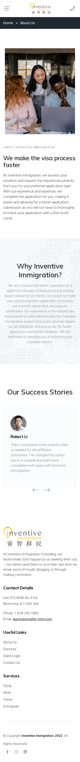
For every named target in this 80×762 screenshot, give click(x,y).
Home (8, 23)
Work (7, 693)
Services (9, 649)
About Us (10, 642)
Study (7, 686)
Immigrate (11, 706)
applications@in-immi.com (32, 619)
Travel (7, 699)
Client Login (11, 656)
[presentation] (36, 490)
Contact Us (11, 663)
